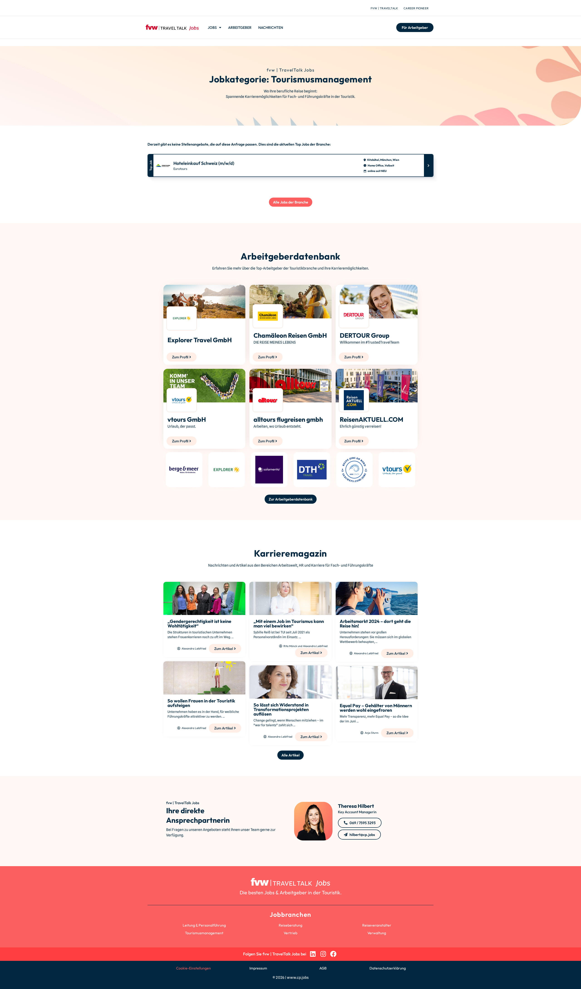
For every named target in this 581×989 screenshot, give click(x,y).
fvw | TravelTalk (384, 8)
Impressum (258, 968)
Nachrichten (270, 27)
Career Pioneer (416, 8)
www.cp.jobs (298, 977)
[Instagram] (323, 954)
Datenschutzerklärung (387, 968)
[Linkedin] (312, 954)
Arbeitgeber (239, 27)
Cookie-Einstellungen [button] (193, 968)
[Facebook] (333, 954)
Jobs (212, 27)
